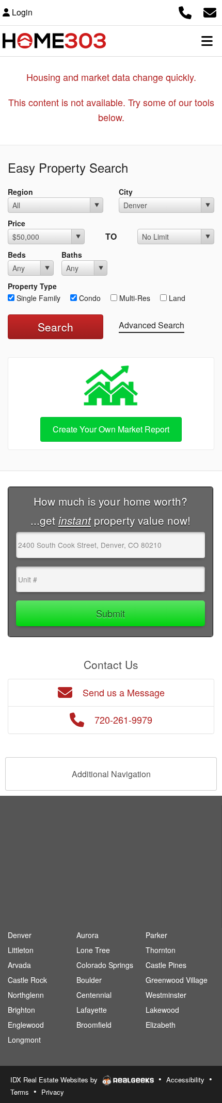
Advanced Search (151, 325)
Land (176, 298)
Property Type (32, 286)
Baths (71, 254)
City (126, 192)
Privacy (52, 1092)
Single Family (37, 298)
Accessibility (185, 1079)
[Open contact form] (209, 11)
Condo (89, 298)
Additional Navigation (111, 774)
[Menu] (207, 40)
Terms (19, 1092)
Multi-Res (133, 298)
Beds (17, 254)
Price (16, 223)
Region (20, 192)
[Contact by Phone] (185, 11)
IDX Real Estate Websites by (55, 1079)
